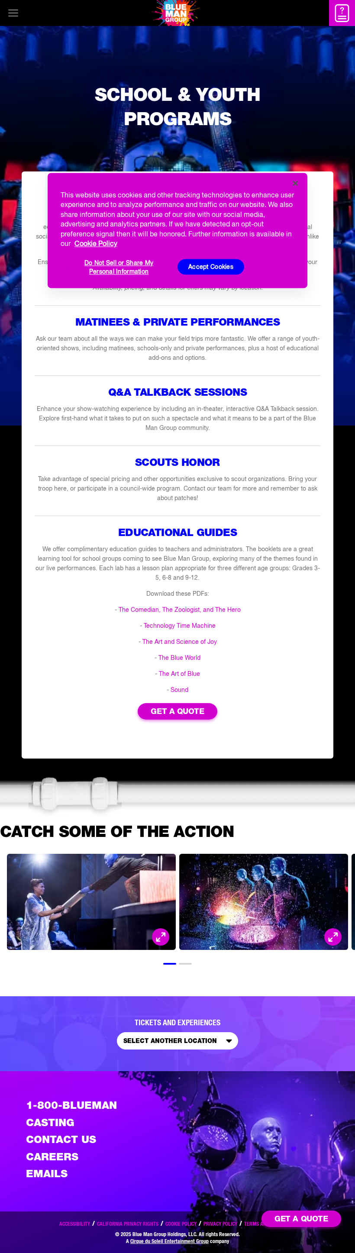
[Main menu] (13, 13)
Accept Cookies (210, 266)
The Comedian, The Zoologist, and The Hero (180, 609)
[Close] (295, 183)
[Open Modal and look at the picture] (160, 937)
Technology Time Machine (180, 625)
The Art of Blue (179, 673)
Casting (50, 1122)
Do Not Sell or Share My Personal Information (118, 267)
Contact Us (61, 1139)
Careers (52, 1156)
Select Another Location (170, 1040)
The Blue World (179, 657)
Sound (179, 689)
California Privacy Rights (127, 1224)
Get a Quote (177, 711)
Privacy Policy (220, 1224)
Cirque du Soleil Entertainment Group (169, 1241)
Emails (47, 1173)
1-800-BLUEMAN (71, 1105)
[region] (177, 230)
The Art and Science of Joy (179, 641)
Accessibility (74, 1224)
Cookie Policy (181, 1224)
